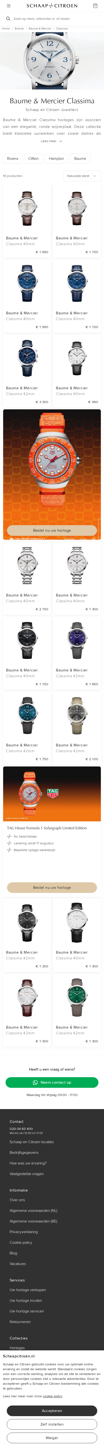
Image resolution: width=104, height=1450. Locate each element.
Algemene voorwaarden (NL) (33, 1210)
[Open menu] (9, 6)
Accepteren (52, 1410)
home (6, 28)
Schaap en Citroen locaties (32, 1142)
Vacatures (18, 1263)
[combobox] (82, 176)
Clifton (33, 158)
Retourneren (20, 1321)
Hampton (56, 158)
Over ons (17, 1200)
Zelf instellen (52, 1424)
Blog (13, 1253)
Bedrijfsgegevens (24, 1152)
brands (19, 28)
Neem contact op (56, 1082)
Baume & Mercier (40, 28)
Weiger (52, 1437)
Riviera (12, 158)
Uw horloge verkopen (28, 1290)
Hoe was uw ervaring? (28, 1163)
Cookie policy (21, 1242)
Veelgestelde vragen (27, 1173)
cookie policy (52, 1396)
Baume (80, 158)
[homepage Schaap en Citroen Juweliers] (52, 5)
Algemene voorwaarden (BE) (33, 1221)
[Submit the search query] (8, 18)
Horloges (17, 1348)
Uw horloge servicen (27, 1311)
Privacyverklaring (24, 1231)
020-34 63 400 (21, 1129)
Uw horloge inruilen (26, 1300)
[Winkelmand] (95, 6)
